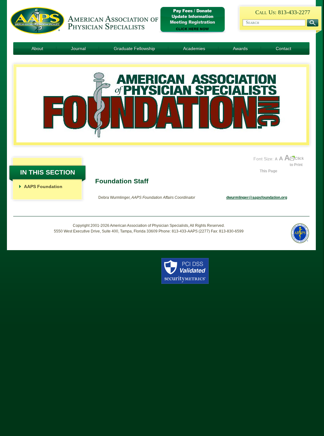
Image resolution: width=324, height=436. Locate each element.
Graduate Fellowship (134, 48)
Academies (194, 48)
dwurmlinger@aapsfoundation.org (256, 197)
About (37, 48)
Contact (283, 48)
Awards (240, 48)
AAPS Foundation (43, 186)
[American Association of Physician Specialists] (84, 33)
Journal (78, 48)
